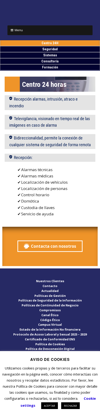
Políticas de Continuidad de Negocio (50, 305)
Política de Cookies (50, 344)
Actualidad (50, 291)
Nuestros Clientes (50, 281)
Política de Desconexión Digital (50, 349)
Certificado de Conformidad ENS (50, 339)
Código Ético (50, 320)
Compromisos (50, 310)
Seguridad (50, 49)
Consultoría (50, 61)
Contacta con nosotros (53, 246)
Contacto (50, 286)
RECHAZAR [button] (70, 405)
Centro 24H (50, 43)
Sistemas (50, 55)
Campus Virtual (50, 324)
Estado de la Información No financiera (50, 329)
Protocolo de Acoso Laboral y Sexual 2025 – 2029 (50, 334)
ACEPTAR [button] (49, 405)
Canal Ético (50, 315)
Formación (50, 67)
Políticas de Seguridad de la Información (50, 300)
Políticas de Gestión (50, 296)
